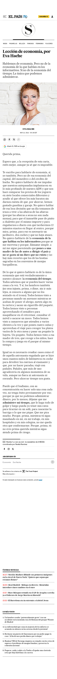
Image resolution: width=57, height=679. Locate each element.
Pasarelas (13, 43)
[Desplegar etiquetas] (52, 462)
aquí (40, 480)
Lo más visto (9, 612)
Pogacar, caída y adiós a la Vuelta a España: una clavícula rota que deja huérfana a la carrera (28, 651)
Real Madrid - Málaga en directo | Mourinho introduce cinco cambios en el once (26, 586)
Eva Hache (28, 129)
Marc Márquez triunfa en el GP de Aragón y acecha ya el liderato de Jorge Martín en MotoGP (28, 594)
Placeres (48, 43)
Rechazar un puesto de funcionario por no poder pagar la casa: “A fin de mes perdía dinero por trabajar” (28, 635)
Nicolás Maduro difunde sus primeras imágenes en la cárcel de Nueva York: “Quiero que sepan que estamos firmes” (27, 577)
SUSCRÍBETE (43, 16)
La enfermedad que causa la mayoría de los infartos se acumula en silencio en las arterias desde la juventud (27, 628)
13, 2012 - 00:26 (28, 133)
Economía (7, 462)
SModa (29, 30)
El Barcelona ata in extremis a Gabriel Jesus (28, 600)
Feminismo (39, 43)
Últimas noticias (11, 570)
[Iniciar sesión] (52, 16)
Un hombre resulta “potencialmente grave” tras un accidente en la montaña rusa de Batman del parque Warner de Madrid (29, 619)
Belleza (22, 43)
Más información (8, 474)
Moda (5, 43)
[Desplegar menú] (5, 16)
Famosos (30, 43)
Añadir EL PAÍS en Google (16, 146)
